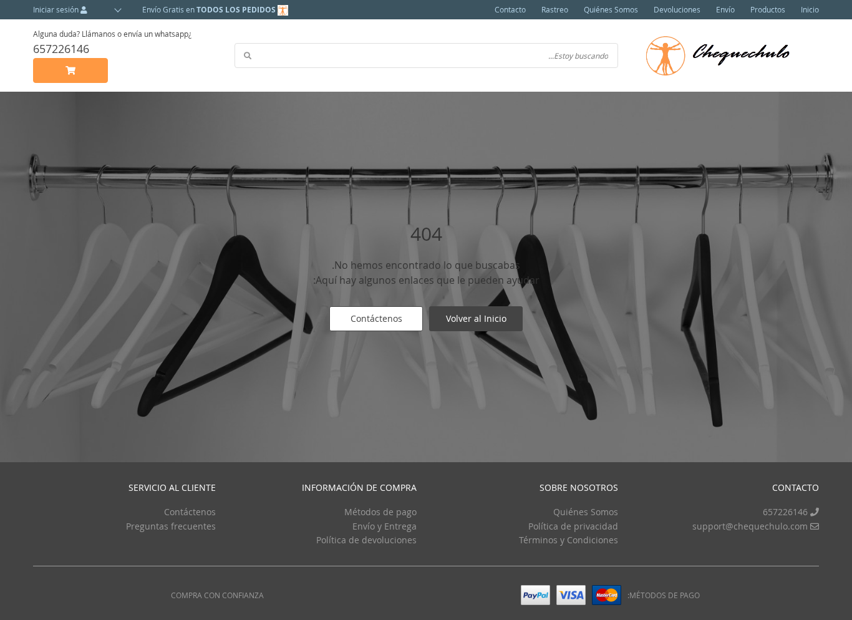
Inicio (810, 9)
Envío (725, 9)
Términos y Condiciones (568, 540)
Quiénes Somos (611, 9)
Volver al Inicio (476, 318)
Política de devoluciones (366, 540)
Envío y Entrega (384, 526)
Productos (767, 9)
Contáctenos (376, 318)
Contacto (510, 9)
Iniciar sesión (56, 9)
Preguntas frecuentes (171, 526)
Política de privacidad (573, 526)
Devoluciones (677, 9)
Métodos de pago (380, 512)
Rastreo (554, 9)
